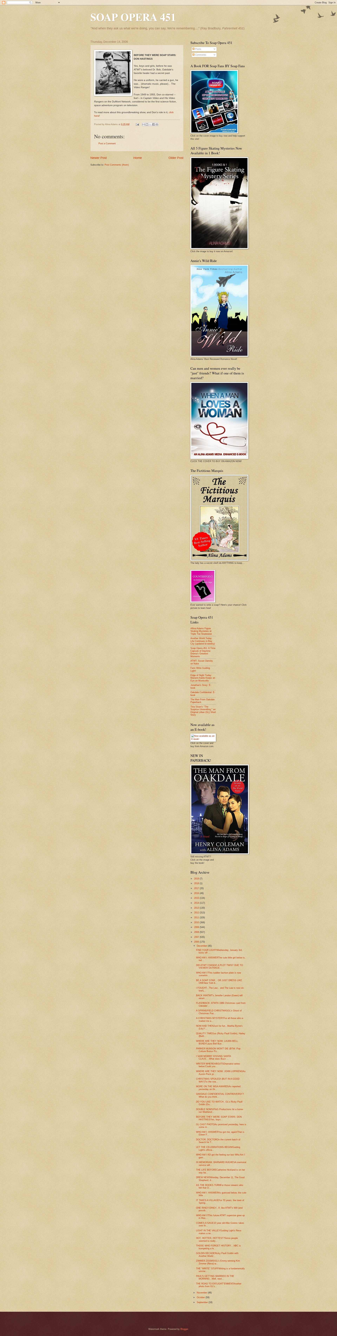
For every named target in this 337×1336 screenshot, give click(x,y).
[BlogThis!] (147, 124)
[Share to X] (150, 124)
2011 (197, 917)
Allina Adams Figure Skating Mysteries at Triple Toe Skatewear (201, 631)
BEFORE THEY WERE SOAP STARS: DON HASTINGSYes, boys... (219, 1118)
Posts (197, 49)
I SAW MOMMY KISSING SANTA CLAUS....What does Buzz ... (213, 1057)
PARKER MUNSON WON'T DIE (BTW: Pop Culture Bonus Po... (218, 1050)
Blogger (184, 1329)
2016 (197, 893)
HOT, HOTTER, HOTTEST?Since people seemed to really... (217, 1239)
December (202, 946)
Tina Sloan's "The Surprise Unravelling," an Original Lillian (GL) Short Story (203, 710)
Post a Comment (107, 143)
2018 (197, 883)
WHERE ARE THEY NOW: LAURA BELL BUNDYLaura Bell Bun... (217, 1042)
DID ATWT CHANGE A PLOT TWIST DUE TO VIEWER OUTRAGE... (219, 966)
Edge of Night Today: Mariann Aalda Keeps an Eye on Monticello (202, 678)
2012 (197, 912)
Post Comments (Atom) (117, 164)
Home (137, 158)
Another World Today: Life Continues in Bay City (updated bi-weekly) (202, 641)
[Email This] (143, 124)
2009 (197, 927)
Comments (200, 54)
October (201, 1297)
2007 (197, 937)
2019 (197, 878)
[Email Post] (137, 124)
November (202, 1292)
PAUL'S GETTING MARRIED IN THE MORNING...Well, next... (215, 1277)
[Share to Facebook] (153, 124)
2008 (197, 932)
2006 (197, 941)
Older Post (175, 158)
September (203, 1302)
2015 (197, 898)
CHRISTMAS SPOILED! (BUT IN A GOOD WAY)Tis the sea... (217, 1080)
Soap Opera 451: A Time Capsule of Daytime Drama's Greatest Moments (202, 652)
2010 (197, 922)
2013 (197, 908)
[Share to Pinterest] (157, 124)
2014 (197, 903)
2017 (197, 888)
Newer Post (98, 158)
